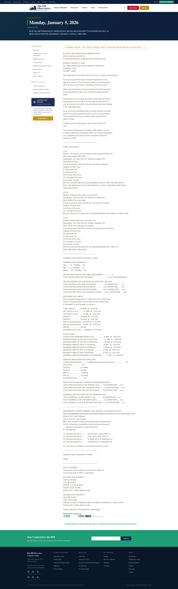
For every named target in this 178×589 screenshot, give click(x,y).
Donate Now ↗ (43, 118)
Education (75, 7)
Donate (144, 8)
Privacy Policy (130, 585)
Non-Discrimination (141, 585)
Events (85, 7)
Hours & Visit (17, 2)
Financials (52, 2)
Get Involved (103, 7)
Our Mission (132, 556)
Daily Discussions (38, 59)
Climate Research (39, 86)
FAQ (38, 2)
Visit (93, 7)
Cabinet (131, 566)
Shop (33, 2)
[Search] (125, 7)
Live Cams (133, 8)
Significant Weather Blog (41, 89)
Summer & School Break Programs (89, 562)
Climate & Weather (61, 7)
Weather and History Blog (41, 93)
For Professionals (84, 569)
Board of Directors (134, 562)
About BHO (7, 2)
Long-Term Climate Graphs (62, 562)
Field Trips (82, 556)
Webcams (36, 73)
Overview (36, 50)
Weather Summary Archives (42, 66)
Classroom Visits (84, 559)
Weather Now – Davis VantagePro (40, 54)
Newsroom (26, 2)
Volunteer (106, 562)
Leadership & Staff (134, 559)
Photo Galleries (38, 76)
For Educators (83, 566)
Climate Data (37, 62)
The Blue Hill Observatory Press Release (122, 524)
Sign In (156, 2)
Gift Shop (106, 566)
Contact (44, 2)
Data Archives (37, 69)
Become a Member (166, 1)
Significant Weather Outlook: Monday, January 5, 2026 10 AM (86, 524)
